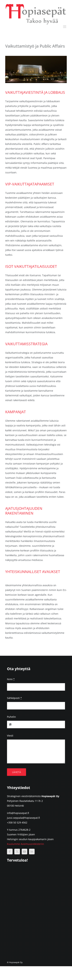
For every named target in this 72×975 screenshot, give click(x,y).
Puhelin (11, 716)
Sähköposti (14, 698)
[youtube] (24, 851)
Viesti (10, 735)
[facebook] (10, 851)
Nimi (11, 679)
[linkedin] (32, 851)
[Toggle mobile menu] (65, 26)
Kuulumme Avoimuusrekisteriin (25, 844)
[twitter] (17, 851)
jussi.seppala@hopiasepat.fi (23, 817)
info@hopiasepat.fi (18, 813)
